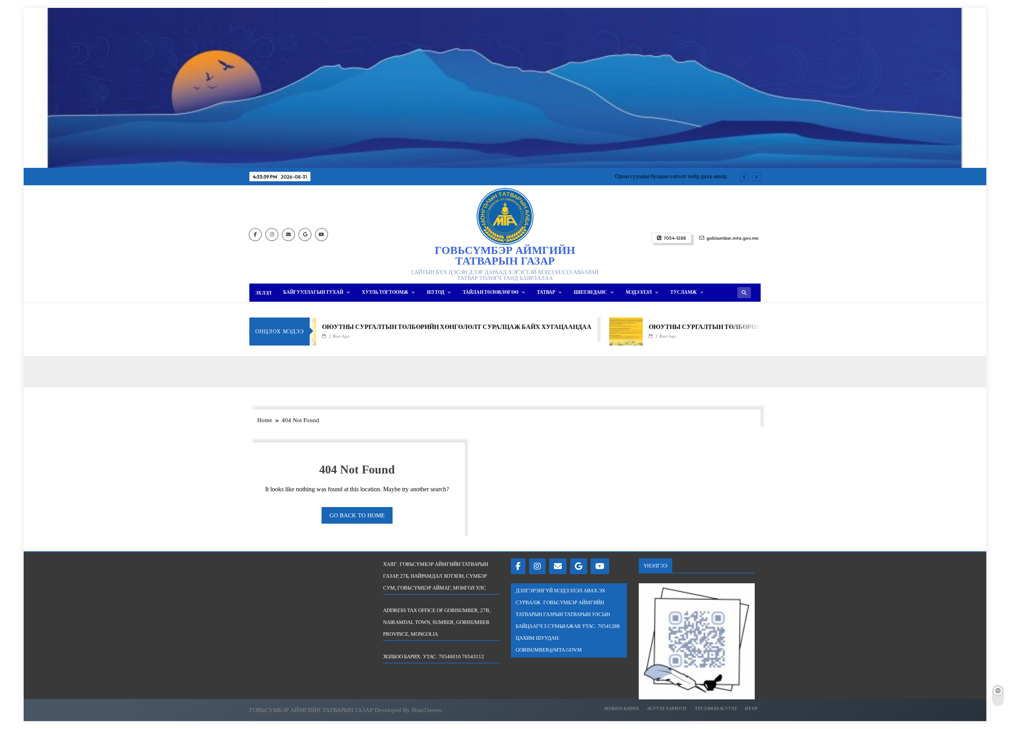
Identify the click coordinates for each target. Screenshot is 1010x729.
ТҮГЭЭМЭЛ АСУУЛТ (716, 708)
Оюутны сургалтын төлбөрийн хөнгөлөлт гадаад (717, 327)
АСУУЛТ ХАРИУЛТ (667, 708)
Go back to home (357, 515)
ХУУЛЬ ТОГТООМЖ (385, 292)
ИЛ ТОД (435, 292)
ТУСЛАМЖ (683, 292)
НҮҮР (751, 708)
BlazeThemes (426, 710)
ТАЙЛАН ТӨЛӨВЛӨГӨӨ (490, 292)
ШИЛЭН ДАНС (590, 292)
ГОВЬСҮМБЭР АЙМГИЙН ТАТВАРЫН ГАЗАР (505, 255)
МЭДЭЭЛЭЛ (639, 292)
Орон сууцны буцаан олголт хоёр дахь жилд (671, 176)
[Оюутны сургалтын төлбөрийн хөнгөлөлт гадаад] (601, 332)
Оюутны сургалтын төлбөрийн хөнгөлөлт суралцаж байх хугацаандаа (432, 327)
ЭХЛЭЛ (263, 293)
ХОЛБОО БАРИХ (621, 708)
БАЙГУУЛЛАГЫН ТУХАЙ (313, 292)
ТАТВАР (546, 292)
